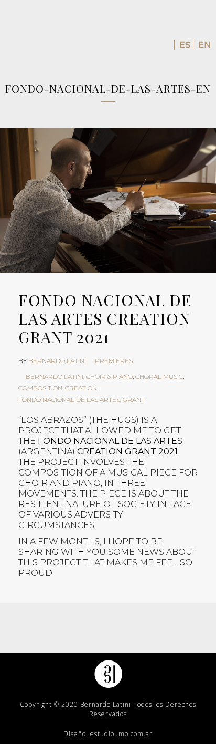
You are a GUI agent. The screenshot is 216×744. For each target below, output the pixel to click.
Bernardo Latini (57, 361)
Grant (134, 400)
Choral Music (159, 376)
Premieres (114, 361)
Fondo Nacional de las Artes (69, 400)
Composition (40, 388)
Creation (81, 388)
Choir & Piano (109, 376)
